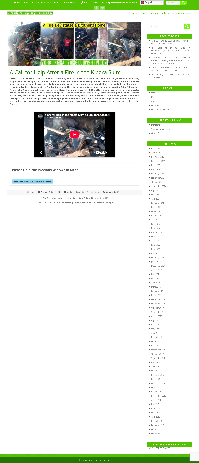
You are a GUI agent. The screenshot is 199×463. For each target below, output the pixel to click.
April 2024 (155, 198)
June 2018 (155, 408)
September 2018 (158, 396)
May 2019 (155, 362)
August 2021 (156, 270)
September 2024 (158, 186)
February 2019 (157, 375)
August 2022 (156, 240)
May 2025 (155, 169)
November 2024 (158, 178)
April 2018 (155, 417)
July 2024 (155, 190)
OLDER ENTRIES (73, 202)
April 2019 (155, 366)
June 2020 (155, 324)
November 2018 (158, 387)
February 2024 (157, 203)
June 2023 (155, 224)
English (148, 2)
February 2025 (157, 173)
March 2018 (156, 421)
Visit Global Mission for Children (47, 2)
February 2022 (157, 257)
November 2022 (158, 236)
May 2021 (155, 278)
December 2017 (158, 433)
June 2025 (155, 165)
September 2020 (158, 312)
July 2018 (155, 404)
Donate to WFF (22, 2)
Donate (144, 13)
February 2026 (157, 157)
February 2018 (157, 425)
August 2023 (156, 219)
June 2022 (155, 245)
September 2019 (158, 358)
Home (135, 13)
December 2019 (158, 349)
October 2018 (157, 391)
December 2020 (158, 299)
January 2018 (156, 429)
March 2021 (156, 287)
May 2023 (155, 228)
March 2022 (156, 253)
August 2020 (156, 316)
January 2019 (156, 379)
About (153, 13)
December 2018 (158, 383)
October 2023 (157, 215)
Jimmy (32, 192)
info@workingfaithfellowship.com (121, 2)
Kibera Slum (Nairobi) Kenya (88, 192)
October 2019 (157, 354)
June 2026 (155, 148)
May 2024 (155, 194)
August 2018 (156, 400)
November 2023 (158, 211)
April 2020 (155, 333)
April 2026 (155, 152)
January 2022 (156, 261)
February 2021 (157, 291)
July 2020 (155, 320)
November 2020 (158, 303)
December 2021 (158, 266)
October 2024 (157, 182)
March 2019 (156, 370)
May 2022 (155, 249)
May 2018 (155, 412)
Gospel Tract (71, 2)
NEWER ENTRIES (75, 198)
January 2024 (156, 207)
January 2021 (156, 295)
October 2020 (157, 308)
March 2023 (156, 232)
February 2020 (157, 341)
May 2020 (155, 328)
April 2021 (155, 282)
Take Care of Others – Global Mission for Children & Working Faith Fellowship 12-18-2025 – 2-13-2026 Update (170, 60)
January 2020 (156, 345)
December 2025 (158, 161)
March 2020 (156, 337)
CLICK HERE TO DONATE (159, 448)
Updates (165, 13)
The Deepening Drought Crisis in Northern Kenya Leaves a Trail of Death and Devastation (170, 51)
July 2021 (155, 274)
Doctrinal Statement (181, 13)
